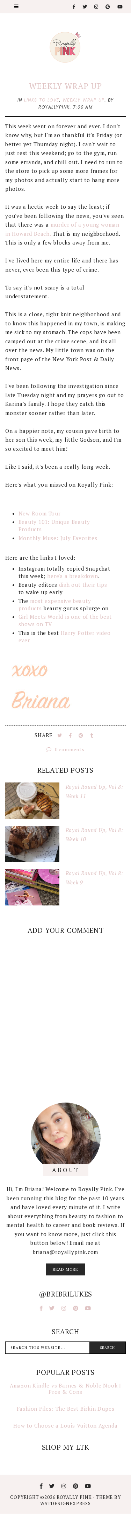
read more (65, 1269)
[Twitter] (85, 7)
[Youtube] (120, 7)
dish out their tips (83, 584)
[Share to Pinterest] (82, 735)
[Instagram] (96, 7)
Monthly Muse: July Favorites (58, 537)
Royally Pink (75, 1497)
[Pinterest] (108, 7)
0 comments (69, 749)
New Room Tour (40, 513)
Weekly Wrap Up (65, 85)
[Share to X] (60, 735)
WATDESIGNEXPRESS (65, 1503)
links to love (41, 100)
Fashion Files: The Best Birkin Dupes (66, 1408)
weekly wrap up (84, 100)
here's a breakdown (72, 575)
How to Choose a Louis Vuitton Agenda (65, 1425)
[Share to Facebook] (71, 735)
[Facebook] (74, 7)
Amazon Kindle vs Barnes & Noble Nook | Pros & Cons (65, 1388)
